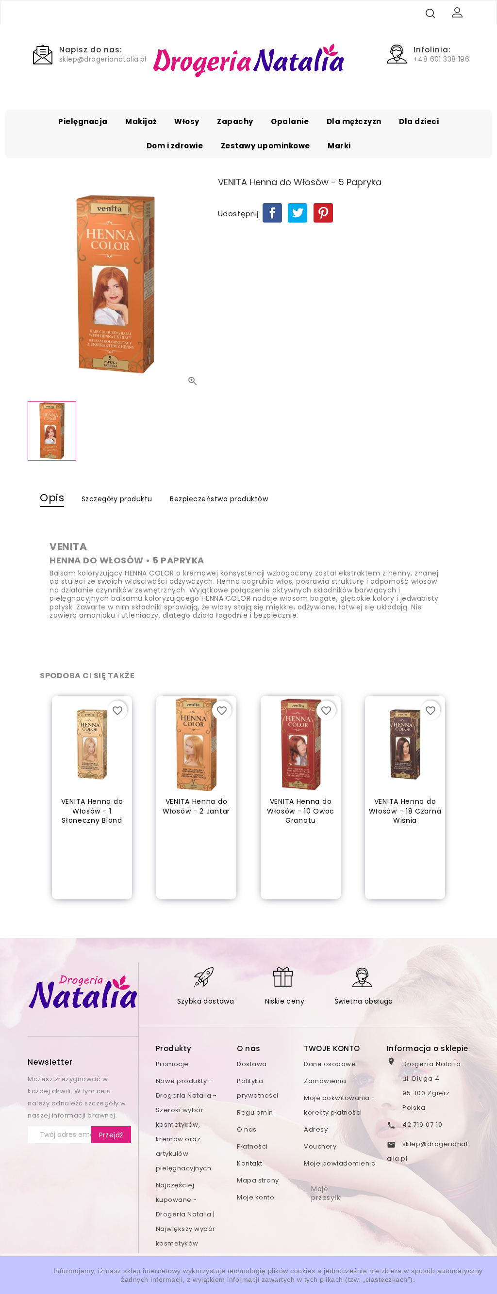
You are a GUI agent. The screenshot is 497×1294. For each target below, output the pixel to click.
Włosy (186, 121)
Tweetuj (297, 213)
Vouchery (320, 1146)
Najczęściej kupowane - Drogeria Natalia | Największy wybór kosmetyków (185, 1214)
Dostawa (252, 1064)
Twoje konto (332, 1048)
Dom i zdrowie (175, 146)
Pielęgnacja (83, 121)
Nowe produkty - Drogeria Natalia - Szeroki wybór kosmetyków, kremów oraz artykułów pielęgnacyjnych (186, 1124)
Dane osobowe (330, 1064)
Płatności (252, 1146)
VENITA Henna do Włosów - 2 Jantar (196, 806)
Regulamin (255, 1112)
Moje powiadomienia (340, 1163)
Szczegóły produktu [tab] (117, 499)
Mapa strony (258, 1180)
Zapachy (235, 121)
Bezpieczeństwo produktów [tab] (219, 499)
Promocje (172, 1064)
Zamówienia (325, 1081)
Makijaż (141, 121)
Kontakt (250, 1163)
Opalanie (290, 121)
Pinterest (323, 213)
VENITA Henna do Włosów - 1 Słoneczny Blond (92, 811)
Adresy (316, 1129)
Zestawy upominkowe (265, 146)
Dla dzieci (419, 121)
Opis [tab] (52, 497)
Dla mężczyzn (354, 121)
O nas (247, 1129)
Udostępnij (272, 213)
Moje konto (255, 1197)
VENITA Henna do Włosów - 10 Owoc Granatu (300, 811)
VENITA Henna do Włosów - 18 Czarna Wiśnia (405, 811)
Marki (339, 146)
